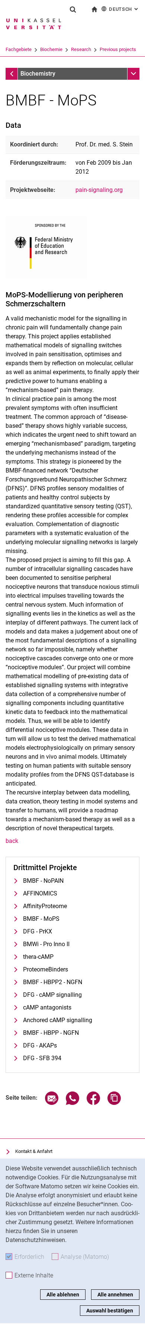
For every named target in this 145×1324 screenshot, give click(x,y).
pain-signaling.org (99, 189)
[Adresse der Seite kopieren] (114, 1102)
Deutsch (124, 9)
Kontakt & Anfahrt (33, 1151)
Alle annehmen (115, 1295)
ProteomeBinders (45, 969)
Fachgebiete (19, 49)
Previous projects (118, 49)
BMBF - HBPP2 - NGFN (52, 982)
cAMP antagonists (47, 1007)
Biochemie (51, 49)
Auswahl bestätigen (109, 1311)
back (12, 840)
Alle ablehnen (62, 1295)
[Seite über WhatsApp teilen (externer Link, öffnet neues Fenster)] (72, 1102)
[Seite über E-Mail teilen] (51, 1102)
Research (81, 49)
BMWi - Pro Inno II (46, 944)
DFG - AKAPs (40, 1045)
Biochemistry (37, 73)
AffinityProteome (45, 906)
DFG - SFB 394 (42, 1058)
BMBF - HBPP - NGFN (51, 1032)
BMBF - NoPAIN (43, 880)
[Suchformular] (73, 9)
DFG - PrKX (37, 931)
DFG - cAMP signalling (52, 994)
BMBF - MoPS (41, 918)
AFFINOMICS (40, 893)
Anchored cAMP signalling (57, 1020)
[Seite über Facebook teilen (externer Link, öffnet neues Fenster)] (93, 1102)
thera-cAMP (38, 956)
